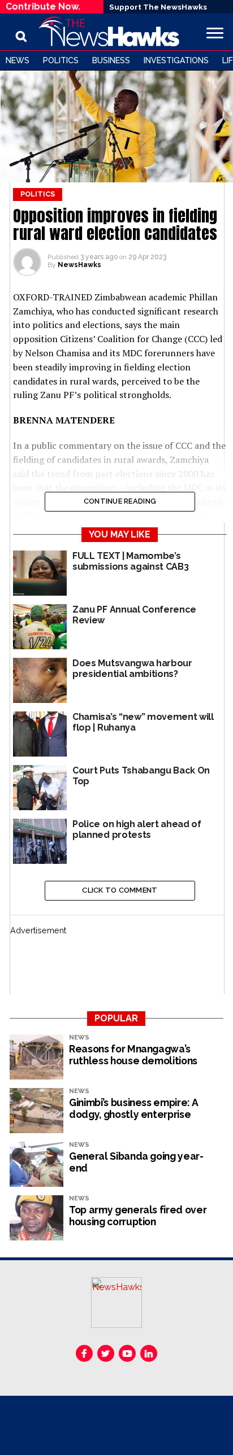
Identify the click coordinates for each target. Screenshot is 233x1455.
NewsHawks (79, 265)
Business (111, 60)
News (17, 60)
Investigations (176, 60)
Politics (61, 60)
